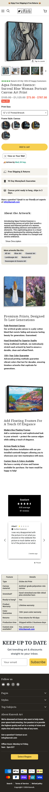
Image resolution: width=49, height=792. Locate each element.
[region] (24, 540)
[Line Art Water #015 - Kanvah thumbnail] (15, 70)
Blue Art (17, 253)
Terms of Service (22, 784)
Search (9, 784)
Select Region (24, 757)
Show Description (13, 241)
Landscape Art (11, 257)
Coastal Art (30, 253)
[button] (5, 540)
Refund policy (37, 784)
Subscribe (38, 662)
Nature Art (26, 257)
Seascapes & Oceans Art (15, 261)
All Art (7, 253)
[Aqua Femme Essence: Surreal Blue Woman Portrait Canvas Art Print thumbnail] (5, 70)
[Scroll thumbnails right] (45, 71)
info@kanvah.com (27, 629)
